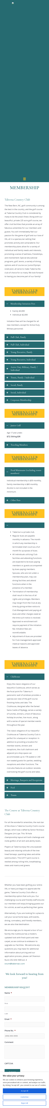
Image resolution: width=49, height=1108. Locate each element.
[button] (24, 304)
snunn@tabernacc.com (15, 963)
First (6, 1003)
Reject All (24, 1103)
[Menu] (24, 178)
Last (6, 1014)
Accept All (24, 1091)
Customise (24, 1097)
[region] (24, 1090)
